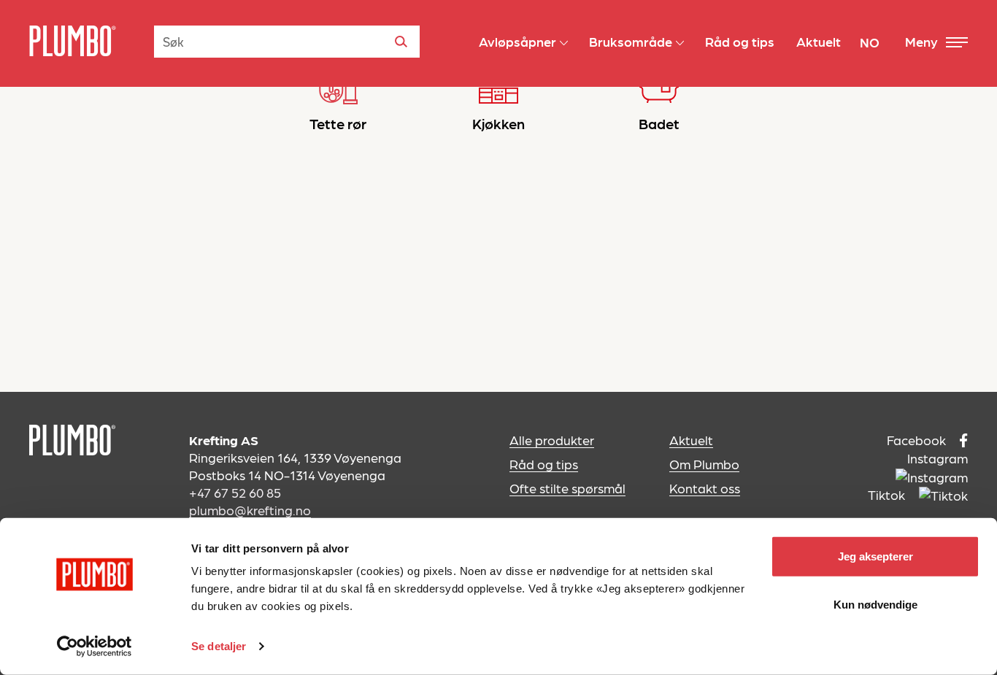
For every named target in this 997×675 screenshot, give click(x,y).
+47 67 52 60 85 (235, 492)
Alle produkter (551, 439)
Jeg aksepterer (875, 556)
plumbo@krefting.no (250, 509)
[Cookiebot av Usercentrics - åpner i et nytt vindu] (94, 646)
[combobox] (287, 42)
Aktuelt (691, 439)
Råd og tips (543, 463)
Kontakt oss (704, 487)
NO (869, 42)
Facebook (918, 439)
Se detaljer (218, 646)
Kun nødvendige (875, 604)
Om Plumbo (704, 463)
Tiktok (888, 494)
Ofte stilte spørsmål (567, 487)
